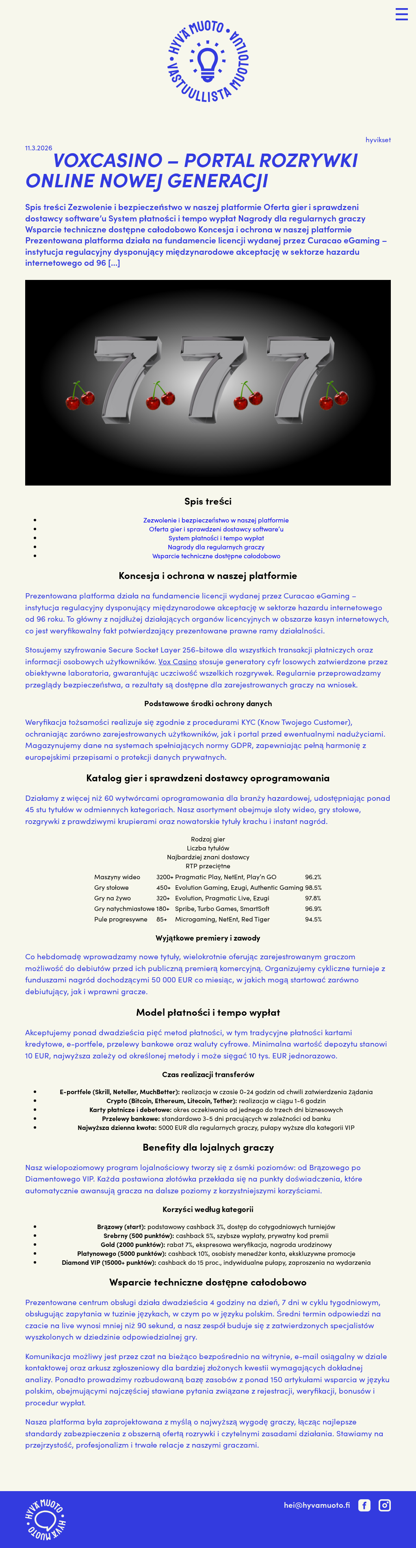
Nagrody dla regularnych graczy (216, 546)
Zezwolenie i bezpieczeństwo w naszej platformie (216, 519)
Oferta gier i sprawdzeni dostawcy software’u (216, 528)
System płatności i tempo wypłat (216, 537)
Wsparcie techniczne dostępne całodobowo (216, 555)
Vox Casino (177, 660)
